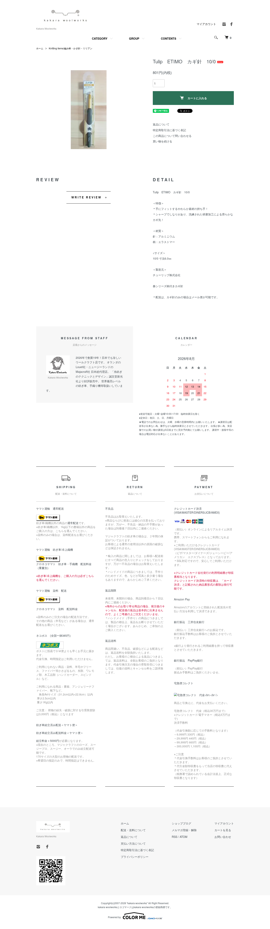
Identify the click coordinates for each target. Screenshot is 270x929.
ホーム (39, 48)
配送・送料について (133, 830)
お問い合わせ (222, 837)
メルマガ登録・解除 (184, 830)
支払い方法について (133, 843)
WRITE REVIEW (86, 197)
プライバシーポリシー (134, 857)
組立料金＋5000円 (47, 741)
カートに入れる (197, 98)
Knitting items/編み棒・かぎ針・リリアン (70, 48)
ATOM (183, 837)
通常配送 (72, 523)
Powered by (114, 917)
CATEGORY (99, 38)
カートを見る (222, 830)
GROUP (134, 38)
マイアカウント (206, 24)
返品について (161, 124)
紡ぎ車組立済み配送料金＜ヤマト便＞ (59, 733)
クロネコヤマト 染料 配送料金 (57, 609)
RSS (174, 837)
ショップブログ (181, 823)
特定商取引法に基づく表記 (169, 130)
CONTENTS (168, 38)
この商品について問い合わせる (172, 136)
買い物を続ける (162, 141)
